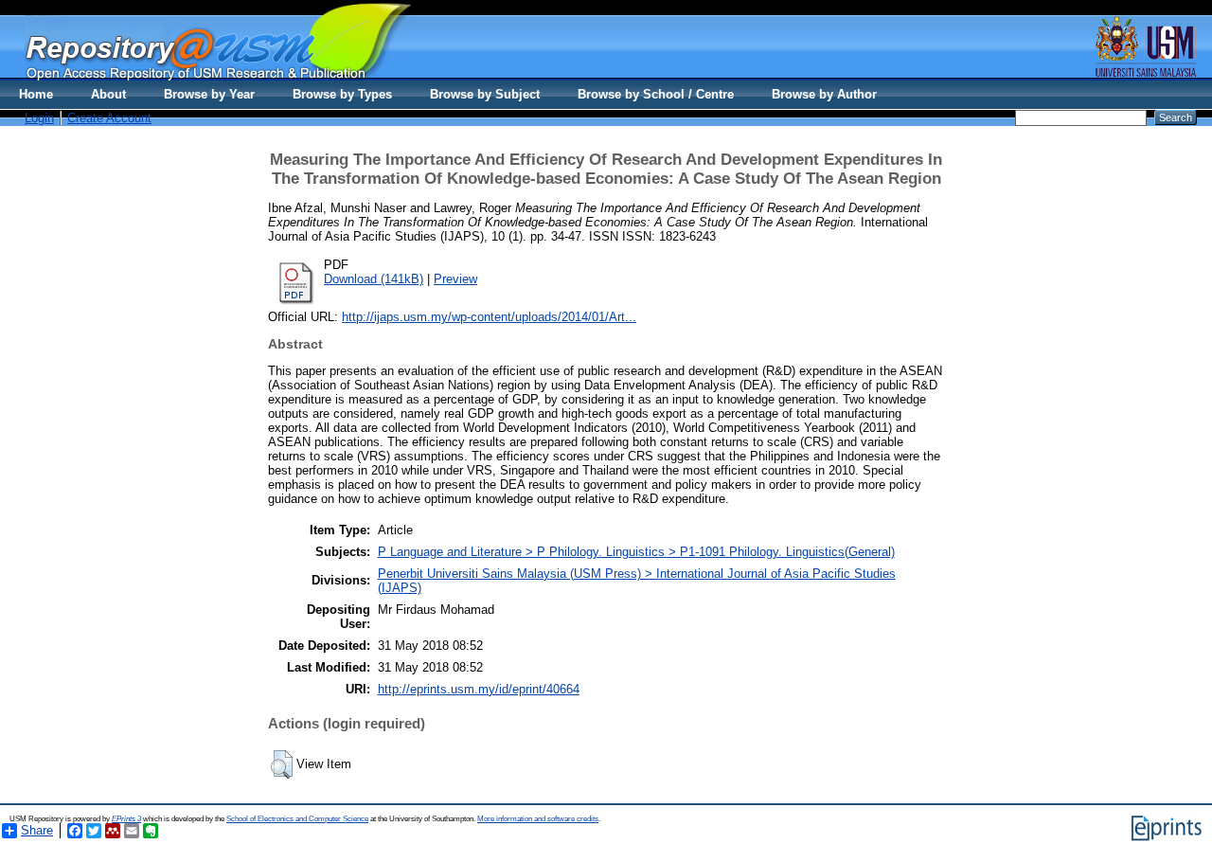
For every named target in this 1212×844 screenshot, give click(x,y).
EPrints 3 (126, 819)
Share (37, 830)
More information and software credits (537, 819)
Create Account (109, 118)
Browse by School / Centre (656, 94)
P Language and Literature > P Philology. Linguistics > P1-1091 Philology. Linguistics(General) (636, 552)
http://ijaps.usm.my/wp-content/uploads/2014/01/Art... (489, 317)
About (108, 94)
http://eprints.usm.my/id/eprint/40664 (478, 689)
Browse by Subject (485, 94)
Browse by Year (209, 94)
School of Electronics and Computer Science (297, 819)
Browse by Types (342, 94)
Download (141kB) (373, 279)
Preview (455, 279)
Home (36, 94)
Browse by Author (824, 94)
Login (39, 118)
